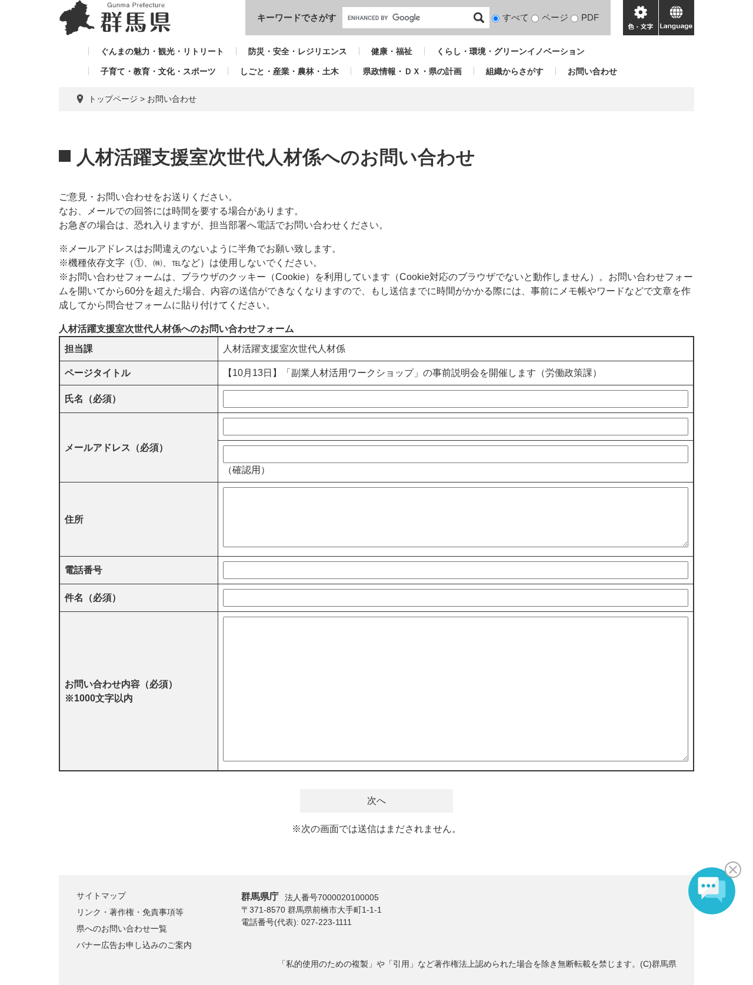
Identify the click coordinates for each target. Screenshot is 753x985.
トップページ (113, 99)
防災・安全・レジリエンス (297, 51)
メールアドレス (116, 447)
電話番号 (83, 570)
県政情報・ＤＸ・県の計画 (412, 71)
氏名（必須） (93, 399)
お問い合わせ (592, 71)
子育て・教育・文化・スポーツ (158, 71)
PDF (590, 17)
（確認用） (246, 470)
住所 (74, 519)
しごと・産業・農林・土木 (289, 71)
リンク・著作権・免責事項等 (130, 912)
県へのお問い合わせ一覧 (121, 928)
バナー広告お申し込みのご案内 (134, 945)
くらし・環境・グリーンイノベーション (511, 51)
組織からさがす (515, 71)
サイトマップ (101, 895)
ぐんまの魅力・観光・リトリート (162, 51)
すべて (515, 17)
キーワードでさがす (296, 17)
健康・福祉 (391, 51)
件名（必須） (93, 598)
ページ (555, 17)
